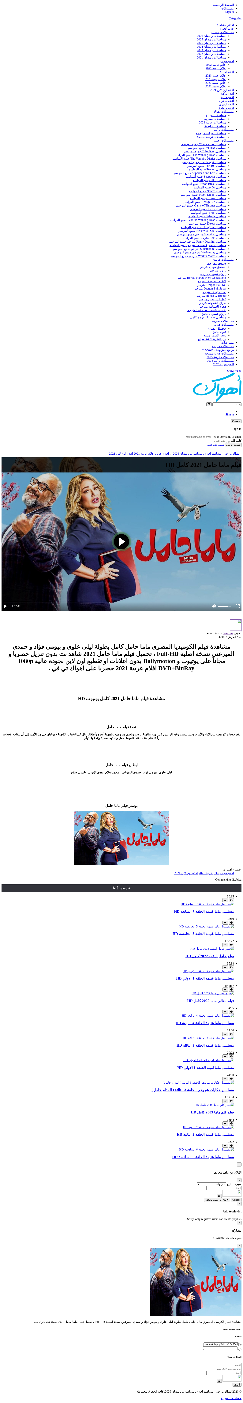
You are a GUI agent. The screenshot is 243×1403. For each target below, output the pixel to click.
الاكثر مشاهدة (225, 25)
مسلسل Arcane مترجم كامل (208, 317)
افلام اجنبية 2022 (215, 82)
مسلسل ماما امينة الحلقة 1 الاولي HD (205, 1068)
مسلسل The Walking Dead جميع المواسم (200, 155)
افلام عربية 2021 (216, 68)
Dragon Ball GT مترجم (211, 281)
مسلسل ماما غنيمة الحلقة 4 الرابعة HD (205, 1023)
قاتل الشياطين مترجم (212, 299)
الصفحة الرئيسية (223, 4)
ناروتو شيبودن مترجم (213, 274)
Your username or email (227, 436)
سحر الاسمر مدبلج (215, 335)
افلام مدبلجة (226, 108)
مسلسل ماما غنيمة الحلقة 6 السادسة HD (203, 1157)
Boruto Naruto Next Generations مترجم (202, 277)
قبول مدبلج (219, 331)
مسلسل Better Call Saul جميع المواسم (202, 230)
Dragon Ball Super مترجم (210, 288)
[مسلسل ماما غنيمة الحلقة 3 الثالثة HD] (208, 1038)
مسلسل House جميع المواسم (207, 198)
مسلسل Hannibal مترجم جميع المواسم (201, 234)
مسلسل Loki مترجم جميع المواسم (204, 238)
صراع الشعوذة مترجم (212, 303)
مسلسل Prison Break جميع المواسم (204, 183)
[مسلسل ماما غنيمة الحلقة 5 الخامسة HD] (206, 926)
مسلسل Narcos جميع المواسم (207, 191)
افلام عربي (227, 61)
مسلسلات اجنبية (223, 140)
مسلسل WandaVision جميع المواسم (203, 144)
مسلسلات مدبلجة (223, 346)
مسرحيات (227, 342)
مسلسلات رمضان (222, 32)
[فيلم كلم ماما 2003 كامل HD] (214, 1104)
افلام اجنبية (227, 72)
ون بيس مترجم (216, 263)
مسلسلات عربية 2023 (212, 122)
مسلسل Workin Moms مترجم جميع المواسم (198, 256)
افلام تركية (227, 93)
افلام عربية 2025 (223, 364)
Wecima (228, 633)
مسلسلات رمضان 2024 (211, 46)
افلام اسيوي (226, 104)
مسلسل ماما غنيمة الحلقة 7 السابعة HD (204, 911)
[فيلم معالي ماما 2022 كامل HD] (213, 993)
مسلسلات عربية (216, 115)
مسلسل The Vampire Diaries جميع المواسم (199, 158)
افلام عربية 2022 (216, 64)
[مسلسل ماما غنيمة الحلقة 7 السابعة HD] (207, 904)
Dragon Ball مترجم (214, 292)
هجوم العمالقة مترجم (213, 306)
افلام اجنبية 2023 (215, 86)
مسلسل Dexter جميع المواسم (207, 223)
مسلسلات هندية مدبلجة (219, 353)
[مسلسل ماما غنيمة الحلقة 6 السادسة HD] (206, 1149)
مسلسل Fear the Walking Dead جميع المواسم (198, 220)
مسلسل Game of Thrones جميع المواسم (201, 205)
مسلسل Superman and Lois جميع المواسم (200, 173)
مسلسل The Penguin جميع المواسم (204, 162)
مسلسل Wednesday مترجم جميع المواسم (200, 252)
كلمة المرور (234, 440)
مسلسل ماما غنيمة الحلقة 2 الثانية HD (205, 1134)
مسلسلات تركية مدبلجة (211, 136)
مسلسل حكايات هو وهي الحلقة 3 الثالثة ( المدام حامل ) (192, 1090)
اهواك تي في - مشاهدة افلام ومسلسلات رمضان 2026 (206, 453)
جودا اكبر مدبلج (216, 328)
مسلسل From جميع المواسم (208, 212)
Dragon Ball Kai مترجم (211, 284)
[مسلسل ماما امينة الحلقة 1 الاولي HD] (208, 1060)
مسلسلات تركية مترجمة (211, 133)
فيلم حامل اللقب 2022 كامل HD (209, 956)
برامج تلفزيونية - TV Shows (217, 349)
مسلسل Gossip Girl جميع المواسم (204, 201)
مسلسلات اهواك (223, 111)
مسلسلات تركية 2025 (220, 360)
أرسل (237, 1384)
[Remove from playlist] (225, 900)
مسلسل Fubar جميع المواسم (208, 209)
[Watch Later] (231, 900)
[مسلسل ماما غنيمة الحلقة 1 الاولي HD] (208, 971)
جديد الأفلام (227, 28)
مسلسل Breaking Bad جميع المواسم (203, 227)
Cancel (236, 1199)
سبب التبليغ (234, 1184)
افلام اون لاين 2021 (222, 90)
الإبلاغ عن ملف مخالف (217, 1199)
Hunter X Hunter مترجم (211, 295)
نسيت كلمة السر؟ (214, 444)
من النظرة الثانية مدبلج (212, 339)
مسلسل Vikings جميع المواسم (207, 147)
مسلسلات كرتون (223, 259)
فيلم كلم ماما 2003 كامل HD (212, 1112)
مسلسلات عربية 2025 (220, 357)
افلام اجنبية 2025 (215, 79)
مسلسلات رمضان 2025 (211, 39)
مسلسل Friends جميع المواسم (207, 216)
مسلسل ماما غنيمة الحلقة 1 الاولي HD (205, 978)
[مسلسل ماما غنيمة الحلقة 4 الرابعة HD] (208, 1015)
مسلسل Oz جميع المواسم (210, 187)
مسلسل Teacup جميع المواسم (207, 169)
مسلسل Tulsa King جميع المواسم (205, 151)
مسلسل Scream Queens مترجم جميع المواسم (197, 245)
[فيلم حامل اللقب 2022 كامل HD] (212, 948)
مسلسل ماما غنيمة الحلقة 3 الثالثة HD (205, 1045)
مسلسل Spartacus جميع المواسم (206, 176)
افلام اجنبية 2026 (215, 75)
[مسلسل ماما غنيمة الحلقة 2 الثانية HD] (208, 1127)
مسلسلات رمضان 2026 (211, 35)
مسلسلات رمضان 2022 (211, 53)
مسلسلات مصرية (215, 118)
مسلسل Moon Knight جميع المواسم (203, 194)
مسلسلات (227, 8)
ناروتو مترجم (218, 270)
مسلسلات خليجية (215, 126)
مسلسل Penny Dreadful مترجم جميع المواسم (197, 241)
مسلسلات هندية (224, 324)
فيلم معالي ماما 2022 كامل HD (210, 1001)
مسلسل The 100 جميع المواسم (206, 165)
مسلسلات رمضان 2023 (211, 50)
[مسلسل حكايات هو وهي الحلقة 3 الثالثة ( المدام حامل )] (198, 1082)
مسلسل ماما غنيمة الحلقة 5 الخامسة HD (203, 934)
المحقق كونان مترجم (213, 266)
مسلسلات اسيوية (223, 321)
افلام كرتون (226, 100)
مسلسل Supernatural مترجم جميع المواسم (199, 248)
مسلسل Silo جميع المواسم (209, 180)
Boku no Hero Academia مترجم (206, 310)
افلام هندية (227, 97)
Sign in (229, 11)
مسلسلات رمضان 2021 (211, 57)
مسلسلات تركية (224, 129)
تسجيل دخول (233, 444)
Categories (235, 18)
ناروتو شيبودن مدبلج (213, 313)
